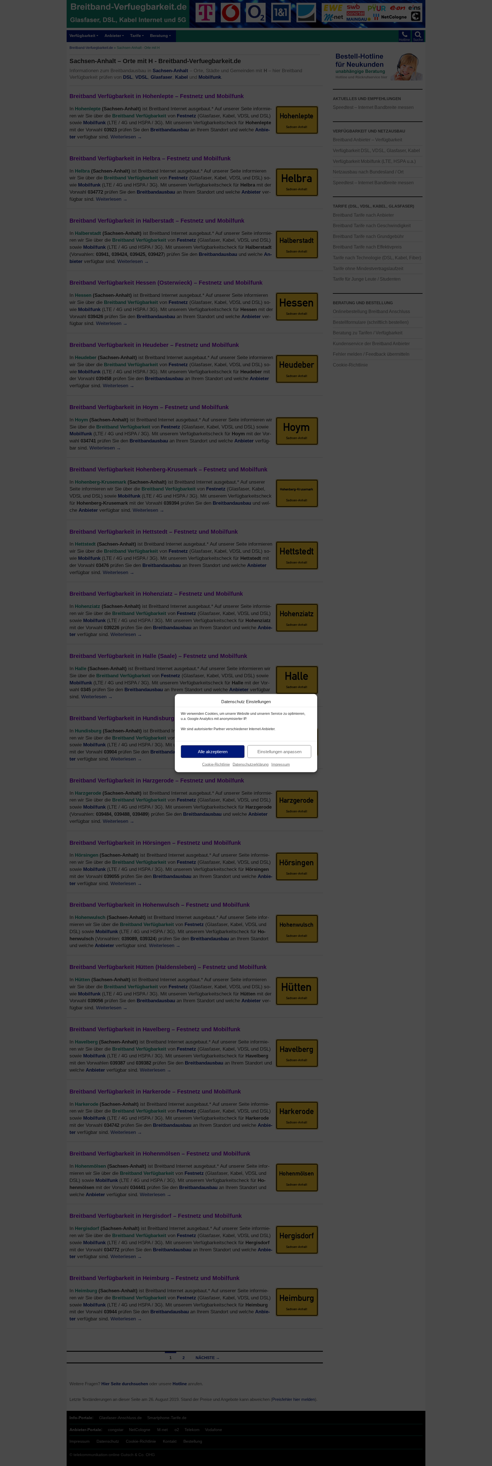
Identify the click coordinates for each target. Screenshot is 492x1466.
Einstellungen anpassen (279, 751)
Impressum (280, 764)
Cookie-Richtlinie (216, 764)
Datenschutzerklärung (250, 764)
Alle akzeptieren (212, 751)
